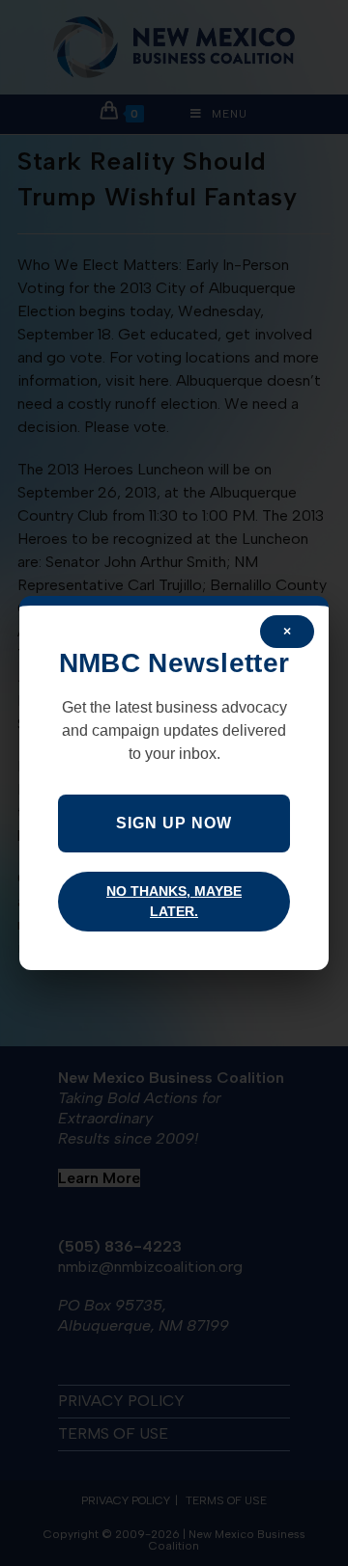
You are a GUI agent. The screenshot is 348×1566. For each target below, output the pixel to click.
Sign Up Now (174, 823)
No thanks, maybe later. (174, 901)
